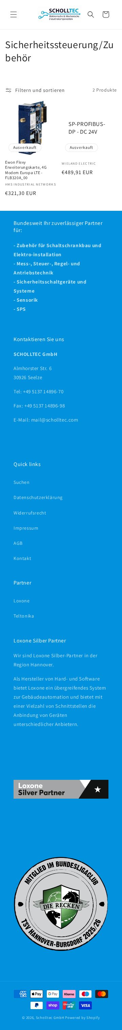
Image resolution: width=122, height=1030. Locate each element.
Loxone (22, 601)
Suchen (22, 482)
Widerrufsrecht (30, 513)
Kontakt (22, 558)
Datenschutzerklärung (38, 497)
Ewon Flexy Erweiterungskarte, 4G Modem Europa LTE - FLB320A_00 (26, 170)
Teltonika (24, 616)
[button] (13, 14)
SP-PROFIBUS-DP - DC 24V (86, 127)
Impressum (26, 528)
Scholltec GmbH (50, 1017)
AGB (18, 543)
